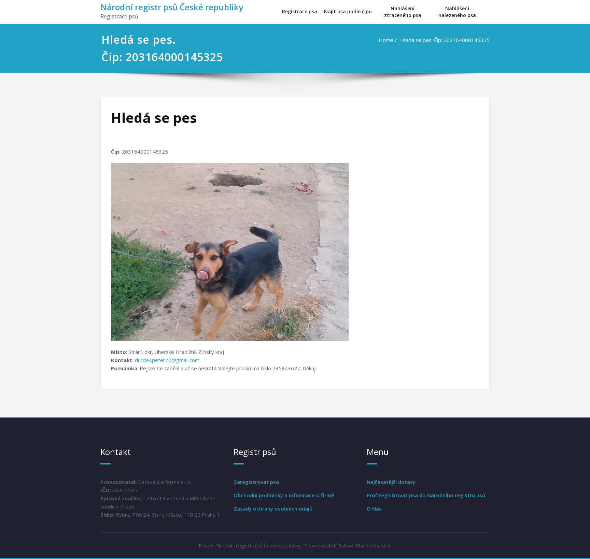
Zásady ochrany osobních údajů (273, 508)
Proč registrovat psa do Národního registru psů (426, 495)
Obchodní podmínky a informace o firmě (284, 495)
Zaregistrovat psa (256, 481)
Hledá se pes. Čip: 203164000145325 (445, 40)
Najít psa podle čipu (348, 11)
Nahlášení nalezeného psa (457, 11)
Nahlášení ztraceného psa (402, 11)
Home (386, 40)
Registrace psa (299, 11)
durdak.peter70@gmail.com (167, 360)
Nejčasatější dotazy (391, 481)
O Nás (374, 508)
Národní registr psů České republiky (171, 7)
